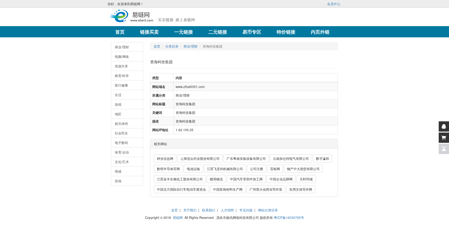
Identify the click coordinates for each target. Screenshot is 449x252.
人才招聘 (227, 210)
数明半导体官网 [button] (168, 168)
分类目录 (171, 46)
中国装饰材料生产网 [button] (228, 189)
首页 (157, 46)
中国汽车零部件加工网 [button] (246, 179)
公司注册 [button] (256, 168)
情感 (118, 171)
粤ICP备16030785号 (289, 217)
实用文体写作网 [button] (300, 189)
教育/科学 (122, 75)
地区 (118, 114)
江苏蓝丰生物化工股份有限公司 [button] (180, 179)
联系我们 (208, 210)
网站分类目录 (268, 210)
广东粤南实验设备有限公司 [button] (246, 158)
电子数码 (121, 142)
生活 (118, 94)
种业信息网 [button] (165, 158)
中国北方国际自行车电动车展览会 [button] (181, 189)
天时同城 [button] (306, 179)
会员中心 (333, 3)
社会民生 (121, 133)
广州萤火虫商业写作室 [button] (266, 189)
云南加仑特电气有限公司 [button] (291, 158)
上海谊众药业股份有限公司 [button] (200, 158)
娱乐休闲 (121, 123)
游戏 (118, 104)
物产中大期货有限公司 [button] (303, 168)
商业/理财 (122, 47)
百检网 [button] (275, 168)
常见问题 (246, 210)
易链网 (178, 217)
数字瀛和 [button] (322, 158)
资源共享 (121, 66)
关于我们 (189, 210)
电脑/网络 (122, 56)
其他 (118, 180)
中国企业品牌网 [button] (281, 179)
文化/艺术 (122, 161)
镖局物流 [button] (216, 179)
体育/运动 (122, 152)
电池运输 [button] (193, 168)
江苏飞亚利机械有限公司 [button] (225, 168)
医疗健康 (121, 85)
